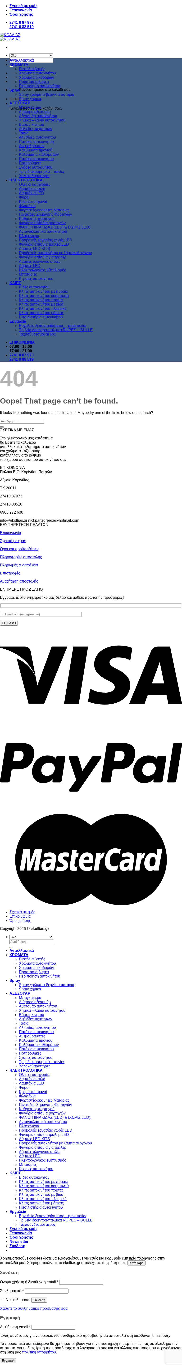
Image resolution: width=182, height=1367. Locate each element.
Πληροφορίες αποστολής (21, 557)
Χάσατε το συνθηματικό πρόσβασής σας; (34, 1308)
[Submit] (2, 427)
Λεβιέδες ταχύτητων (35, 129)
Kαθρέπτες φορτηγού (37, 219)
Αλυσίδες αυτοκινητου (37, 137)
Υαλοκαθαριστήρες (34, 176)
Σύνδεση (39, 1300)
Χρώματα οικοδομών (36, 77)
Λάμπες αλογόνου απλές (39, 261)
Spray (14, 90)
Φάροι (24, 197)
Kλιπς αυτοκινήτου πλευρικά (43, 308)
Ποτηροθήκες (30, 163)
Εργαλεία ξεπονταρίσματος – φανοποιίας (53, 326)
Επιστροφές (10, 573)
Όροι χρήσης (21, 14)
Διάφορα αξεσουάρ (35, 112)
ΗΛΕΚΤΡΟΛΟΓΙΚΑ (26, 180)
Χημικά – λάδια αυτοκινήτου (42, 120)
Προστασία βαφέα (34, 82)
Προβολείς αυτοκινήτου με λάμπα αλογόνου (55, 253)
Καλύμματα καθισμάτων (39, 154)
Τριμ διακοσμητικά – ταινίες (42, 172)
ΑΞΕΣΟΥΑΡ (19, 103)
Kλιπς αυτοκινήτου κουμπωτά (44, 296)
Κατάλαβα (136, 1263)
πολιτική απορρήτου (39, 1352)
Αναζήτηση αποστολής (19, 581)
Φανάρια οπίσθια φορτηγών (42, 223)
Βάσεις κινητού (31, 124)
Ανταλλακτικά (21, 60)
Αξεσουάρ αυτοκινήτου (38, 116)
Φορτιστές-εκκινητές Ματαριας (44, 210)
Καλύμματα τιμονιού (35, 150)
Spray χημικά (30, 99)
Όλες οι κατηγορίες (34, 184)
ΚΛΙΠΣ (15, 283)
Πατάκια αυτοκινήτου (36, 142)
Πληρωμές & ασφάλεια (19, 565)
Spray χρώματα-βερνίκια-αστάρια (46, 94)
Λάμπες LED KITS (34, 249)
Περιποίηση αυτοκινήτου (39, 86)
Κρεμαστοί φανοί (33, 201)
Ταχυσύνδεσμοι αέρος (37, 334)
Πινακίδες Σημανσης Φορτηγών (45, 214)
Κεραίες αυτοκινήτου (36, 279)
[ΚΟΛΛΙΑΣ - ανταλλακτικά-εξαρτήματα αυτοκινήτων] (10, 37)
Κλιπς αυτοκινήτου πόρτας (41, 300)
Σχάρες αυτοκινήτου (35, 167)
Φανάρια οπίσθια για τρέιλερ (42, 257)
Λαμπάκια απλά (32, 189)
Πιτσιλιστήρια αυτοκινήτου (41, 317)
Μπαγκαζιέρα (30, 107)
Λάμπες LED (30, 266)
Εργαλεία (17, 321)
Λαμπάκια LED (31, 193)
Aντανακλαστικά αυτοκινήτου (43, 231)
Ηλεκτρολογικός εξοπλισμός (42, 270)
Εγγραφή (8, 1360)
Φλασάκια (27, 206)
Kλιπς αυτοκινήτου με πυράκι (43, 291)
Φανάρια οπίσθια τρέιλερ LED (44, 244)
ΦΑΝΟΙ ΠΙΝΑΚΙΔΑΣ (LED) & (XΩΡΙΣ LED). (55, 227)
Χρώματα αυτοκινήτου (37, 73)
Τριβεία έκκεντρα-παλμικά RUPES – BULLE (56, 330)
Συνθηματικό (12, 1291)
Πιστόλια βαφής (32, 69)
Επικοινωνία (20, 10)
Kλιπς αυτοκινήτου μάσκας (41, 313)
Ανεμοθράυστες (32, 146)
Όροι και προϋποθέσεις (19, 549)
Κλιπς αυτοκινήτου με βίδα (41, 304)
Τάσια (23, 133)
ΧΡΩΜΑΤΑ (18, 65)
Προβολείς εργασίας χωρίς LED (45, 240)
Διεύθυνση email (15, 1327)
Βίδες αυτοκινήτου (34, 287)
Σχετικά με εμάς (23, 6)
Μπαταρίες (28, 274)
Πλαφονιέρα (29, 236)
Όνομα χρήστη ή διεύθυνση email (29, 1282)
